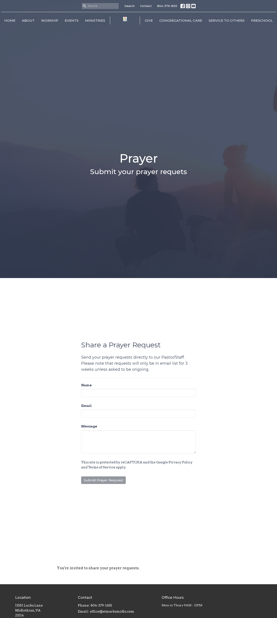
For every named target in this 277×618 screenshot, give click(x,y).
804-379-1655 (167, 6)
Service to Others (227, 20)
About (28, 20)
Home (9, 20)
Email (86, 406)
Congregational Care (180, 20)
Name (86, 385)
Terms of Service (101, 467)
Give (149, 20)
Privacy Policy (181, 462)
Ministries (95, 20)
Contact (146, 6)
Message (89, 426)
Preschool (262, 20)
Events (72, 20)
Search (129, 6)
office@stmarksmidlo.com (112, 611)
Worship (49, 20)
